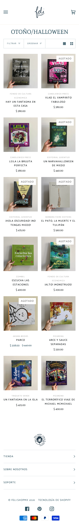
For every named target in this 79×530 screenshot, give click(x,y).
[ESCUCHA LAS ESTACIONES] (21, 254)
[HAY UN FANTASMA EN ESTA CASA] (21, 71)
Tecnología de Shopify (54, 500)
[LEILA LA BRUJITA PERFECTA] (21, 134)
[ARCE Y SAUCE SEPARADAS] (58, 313)
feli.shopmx (19, 500)
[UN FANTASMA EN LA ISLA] (21, 373)
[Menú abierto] (10, 12)
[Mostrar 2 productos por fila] (71, 43)
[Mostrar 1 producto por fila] (64, 43)
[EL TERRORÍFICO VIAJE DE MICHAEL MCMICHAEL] (58, 373)
